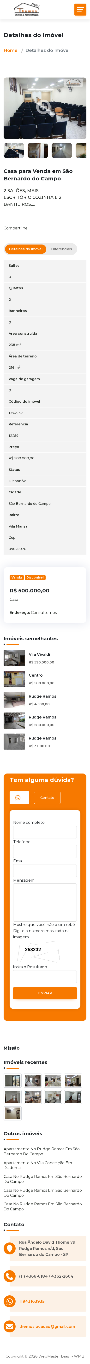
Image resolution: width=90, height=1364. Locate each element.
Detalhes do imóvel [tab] (25, 249)
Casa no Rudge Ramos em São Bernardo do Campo (43, 1179)
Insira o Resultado (30, 967)
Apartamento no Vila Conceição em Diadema (38, 1165)
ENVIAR (45, 993)
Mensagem (24, 880)
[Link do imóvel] (14, 1081)
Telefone (21, 842)
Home (11, 50)
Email (18, 861)
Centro (36, 675)
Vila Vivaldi (39, 654)
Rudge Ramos (42, 696)
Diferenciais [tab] (61, 249)
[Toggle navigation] (80, 10)
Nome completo (29, 822)
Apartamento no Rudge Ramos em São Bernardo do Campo (42, 1151)
